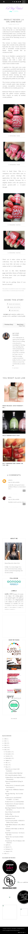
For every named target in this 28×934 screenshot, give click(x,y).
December (8, 751)
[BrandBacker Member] (10, 889)
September (8, 758)
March (7, 847)
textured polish (21, 316)
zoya (15, 594)
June (6, 764)
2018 (5, 739)
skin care (18, 601)
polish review (20, 314)
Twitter (20, 273)
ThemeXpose (13, 928)
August (7, 760)
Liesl (10, 497)
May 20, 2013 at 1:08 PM (13, 482)
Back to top (21, 932)
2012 (5, 853)
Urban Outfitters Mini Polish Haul (13, 773)
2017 (5, 741)
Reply (24, 490)
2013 (5, 749)
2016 (5, 743)
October (7, 756)
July (6, 762)
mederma (7, 609)
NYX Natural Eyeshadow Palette (13, 775)
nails (7, 594)
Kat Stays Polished (16, 334)
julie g (21, 598)
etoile (19, 607)
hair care (15, 605)
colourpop (7, 603)
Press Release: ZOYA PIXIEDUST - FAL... (13, 406)
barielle (16, 603)
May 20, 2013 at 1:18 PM (13, 499)
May (6, 767)
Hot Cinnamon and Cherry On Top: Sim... (13, 464)
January (7, 851)
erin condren (13, 607)
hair (22, 603)
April (6, 845)
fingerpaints (19, 600)
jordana (9, 605)
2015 (5, 745)
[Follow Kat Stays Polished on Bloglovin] (14, 585)
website (19, 266)
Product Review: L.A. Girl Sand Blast (14, 801)
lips (10, 596)
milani (10, 601)
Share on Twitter (15, 307)
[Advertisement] (14, 626)
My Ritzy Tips (8, 814)
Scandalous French (10, 818)
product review (7, 316)
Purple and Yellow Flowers (12, 816)
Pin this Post (15, 310)
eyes (21, 594)
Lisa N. (10, 480)
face (10, 600)
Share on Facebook (14, 304)
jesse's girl (12, 598)
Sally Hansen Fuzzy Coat (11, 435)
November (8, 754)
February (7, 849)
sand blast (14, 316)
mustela (12, 609)
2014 (5, 747)
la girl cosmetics (12, 314)
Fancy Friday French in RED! (12, 812)
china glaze (19, 596)
